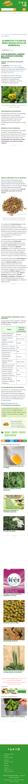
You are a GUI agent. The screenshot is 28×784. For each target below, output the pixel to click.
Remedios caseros (8, 762)
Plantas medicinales (8, 34)
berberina (22, 432)
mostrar (11, 50)
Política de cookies (13, 781)
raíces (11, 67)
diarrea (3, 233)
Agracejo (4, 338)
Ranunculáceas (13, 185)
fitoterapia (19, 75)
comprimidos (10, 72)
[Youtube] (11, 749)
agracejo (7, 432)
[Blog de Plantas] (19, 749)
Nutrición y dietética (9, 754)
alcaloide (22, 113)
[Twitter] (13, 749)
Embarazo (6, 765)
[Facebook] (8, 749)
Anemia (6, 763)
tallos (16, 67)
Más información (7, 403)
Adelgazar (6, 755)
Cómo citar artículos (9, 771)
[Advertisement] (14, 24)
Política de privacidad (19, 780)
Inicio (2, 34)
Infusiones (6, 760)
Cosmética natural (8, 757)
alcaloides (14, 432)
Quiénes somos (8, 769)
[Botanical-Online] (8, 3)
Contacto (6, 768)
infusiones (18, 71)
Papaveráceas (5, 254)
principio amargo (17, 65)
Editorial (19, 421)
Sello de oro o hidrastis (8, 346)
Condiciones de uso (8, 780)
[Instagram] (16, 749)
